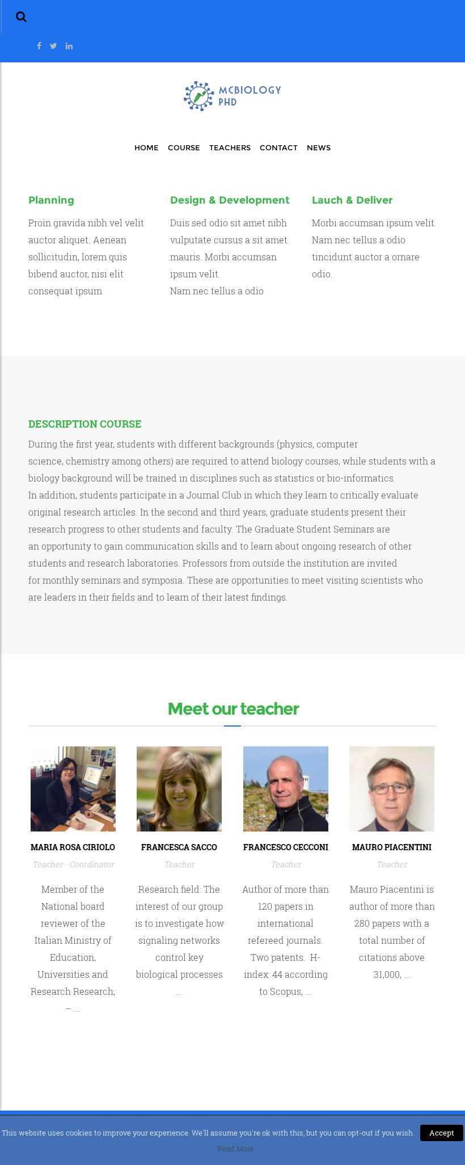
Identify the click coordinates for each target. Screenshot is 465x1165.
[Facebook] (39, 46)
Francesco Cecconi (285, 847)
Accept (441, 1133)
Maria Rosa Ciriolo (73, 847)
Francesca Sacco (179, 847)
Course (184, 147)
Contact (279, 147)
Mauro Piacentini (392, 847)
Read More (235, 1148)
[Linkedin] (69, 46)
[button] (21, 16)
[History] (73, 787)
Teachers (230, 147)
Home (146, 147)
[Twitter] (53, 46)
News (319, 147)
